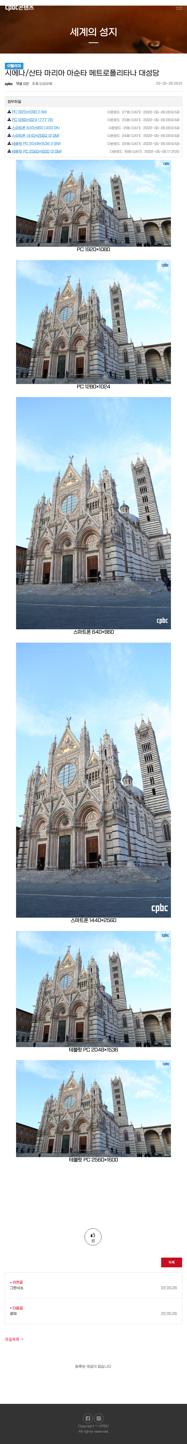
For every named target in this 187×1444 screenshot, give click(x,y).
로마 (93, 1314)
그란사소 (93, 1288)
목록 (171, 1262)
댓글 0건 (22, 84)
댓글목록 (12, 1339)
